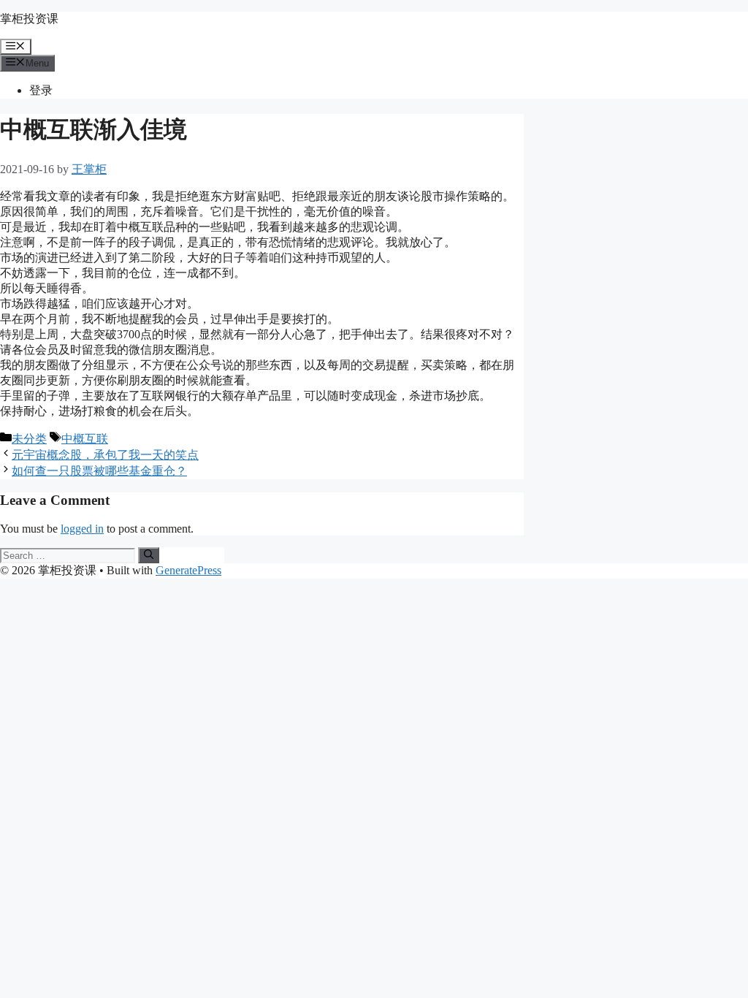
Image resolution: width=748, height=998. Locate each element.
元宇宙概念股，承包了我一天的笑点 (105, 455)
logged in (82, 528)
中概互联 (84, 439)
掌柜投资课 (29, 18)
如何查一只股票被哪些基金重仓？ (99, 471)
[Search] (148, 555)
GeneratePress (188, 570)
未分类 (29, 439)
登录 (41, 90)
